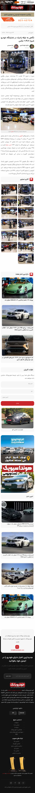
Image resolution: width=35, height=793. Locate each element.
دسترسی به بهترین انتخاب (14, 690)
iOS (13, 713)
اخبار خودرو (22, 25)
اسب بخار (9, 145)
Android (22, 713)
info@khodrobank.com (17, 650)
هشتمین (8, 773)
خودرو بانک (30, 25)
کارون (21, 136)
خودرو (12, 131)
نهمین (3, 773)
